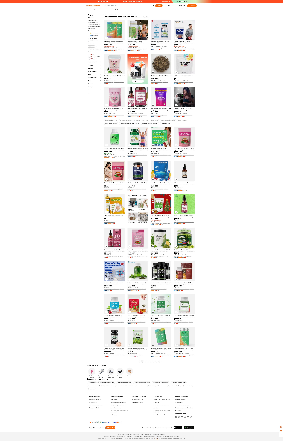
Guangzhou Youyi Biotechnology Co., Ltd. (183, 322)
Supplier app (150, 427)
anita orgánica (93, 382)
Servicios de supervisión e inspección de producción (119, 411)
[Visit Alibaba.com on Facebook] (176, 417)
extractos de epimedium (175, 385)
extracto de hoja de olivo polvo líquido (125, 385)
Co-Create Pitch (93, 402)
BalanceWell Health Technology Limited (113, 189)
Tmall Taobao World (134, 434)
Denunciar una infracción (159, 414)
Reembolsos (156, 407)
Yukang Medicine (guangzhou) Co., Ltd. (159, 256)
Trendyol (157, 434)
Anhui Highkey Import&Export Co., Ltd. (159, 82)
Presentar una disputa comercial (161, 405)
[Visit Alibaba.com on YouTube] (188, 417)
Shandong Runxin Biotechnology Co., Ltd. (183, 82)
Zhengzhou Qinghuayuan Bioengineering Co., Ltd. (137, 115)
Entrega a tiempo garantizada (117, 405)
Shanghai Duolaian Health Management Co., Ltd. (137, 49)
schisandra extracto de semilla (179, 382)
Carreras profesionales (94, 407)
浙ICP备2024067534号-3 (179, 438)
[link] (281, 427)
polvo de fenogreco (141, 385)
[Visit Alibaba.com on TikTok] (191, 417)
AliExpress (120, 434)
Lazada (141, 434)
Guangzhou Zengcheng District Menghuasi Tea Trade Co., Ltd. (184, 49)
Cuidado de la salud (113, 14)
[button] (153, 5)
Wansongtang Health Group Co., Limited (183, 115)
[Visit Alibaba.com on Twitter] (182, 417)
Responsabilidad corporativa (95, 405)
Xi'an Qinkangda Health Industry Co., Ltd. (136, 289)
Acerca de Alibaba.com (94, 396)
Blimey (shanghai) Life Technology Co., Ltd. (114, 289)
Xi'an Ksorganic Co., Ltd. (109, 222)
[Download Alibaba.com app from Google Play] (189, 427)
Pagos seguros (114, 399)
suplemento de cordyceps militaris (161, 382)
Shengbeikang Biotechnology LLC (135, 355)
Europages (162, 434)
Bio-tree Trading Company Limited (158, 289)
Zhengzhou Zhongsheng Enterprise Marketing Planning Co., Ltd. (114, 355)
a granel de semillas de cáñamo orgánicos (130, 123)
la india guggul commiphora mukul (107, 382)
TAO (153, 434)
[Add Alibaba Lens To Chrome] (110, 427)
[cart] (173, 5)
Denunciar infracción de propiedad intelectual (162, 411)
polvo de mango (182, 120)
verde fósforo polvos (109, 385)
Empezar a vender (179, 402)
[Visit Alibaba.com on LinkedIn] (179, 417)
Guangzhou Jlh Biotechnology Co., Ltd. (183, 256)
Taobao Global (147, 434)
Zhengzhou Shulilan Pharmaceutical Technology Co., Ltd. (184, 222)
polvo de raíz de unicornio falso (124, 382)
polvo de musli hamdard (126, 120)
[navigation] (94, 187)
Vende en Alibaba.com (180, 399)
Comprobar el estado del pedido (182, 405)
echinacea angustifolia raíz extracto (150, 123)
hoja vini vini (152, 385)
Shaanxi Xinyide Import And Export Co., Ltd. (114, 115)
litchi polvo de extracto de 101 (142, 120)
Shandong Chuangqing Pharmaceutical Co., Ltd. (137, 155)
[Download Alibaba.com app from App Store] (178, 427)
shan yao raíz (155, 120)
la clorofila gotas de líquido (95, 385)
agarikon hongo (162, 385)
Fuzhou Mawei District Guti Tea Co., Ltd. (136, 322)
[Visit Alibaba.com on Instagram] (185, 417)
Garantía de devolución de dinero (118, 402)
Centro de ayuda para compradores (162, 399)
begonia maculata (166, 123)
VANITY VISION (177, 189)
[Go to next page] (159, 361)
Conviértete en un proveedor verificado (184, 407)
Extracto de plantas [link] (131, 14)
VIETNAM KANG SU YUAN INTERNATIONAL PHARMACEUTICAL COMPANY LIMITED (114, 156)
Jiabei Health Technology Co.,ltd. (158, 48)
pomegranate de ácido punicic (168, 120)
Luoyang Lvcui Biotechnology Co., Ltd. (159, 189)
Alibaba (105, 14)
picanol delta (92, 389)
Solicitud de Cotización (137, 402)
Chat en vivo (156, 402)
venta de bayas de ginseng (111, 123)
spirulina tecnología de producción (142, 382)
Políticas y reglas (114, 414)
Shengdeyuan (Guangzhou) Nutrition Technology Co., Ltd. (137, 256)
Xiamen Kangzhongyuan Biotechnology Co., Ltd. (161, 155)
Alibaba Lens (96, 427)
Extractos (122, 14)
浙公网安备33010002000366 (165, 438)
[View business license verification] (155, 439)
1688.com (126, 434)
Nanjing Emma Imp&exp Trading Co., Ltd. (136, 189)
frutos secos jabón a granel (111, 120)
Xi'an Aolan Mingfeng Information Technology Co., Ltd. (114, 82)
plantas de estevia (188, 385)
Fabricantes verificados (137, 399)
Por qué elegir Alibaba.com (95, 399)
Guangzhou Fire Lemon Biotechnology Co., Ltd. (114, 322)
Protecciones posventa (116, 407)
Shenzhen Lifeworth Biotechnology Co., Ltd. (114, 49)
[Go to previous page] (139, 361)
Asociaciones (178, 410)
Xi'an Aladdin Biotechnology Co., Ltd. (159, 115)
